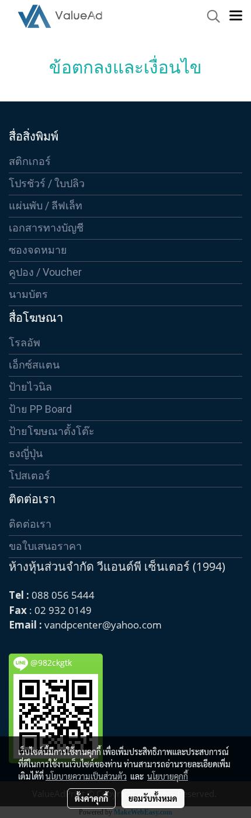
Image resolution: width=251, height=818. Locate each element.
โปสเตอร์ (29, 475)
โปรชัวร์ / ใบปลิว (47, 183)
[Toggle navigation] (236, 16)
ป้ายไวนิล (30, 387)
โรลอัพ (24, 342)
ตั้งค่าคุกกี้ (91, 798)
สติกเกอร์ (30, 161)
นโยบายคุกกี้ (167, 776)
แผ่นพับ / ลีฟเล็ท (45, 205)
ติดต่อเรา (30, 524)
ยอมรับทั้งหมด (152, 798)
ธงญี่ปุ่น (26, 453)
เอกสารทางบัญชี (46, 228)
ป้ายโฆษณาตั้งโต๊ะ (52, 431)
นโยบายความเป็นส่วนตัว (86, 776)
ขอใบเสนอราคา (45, 546)
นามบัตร (28, 294)
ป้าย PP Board (40, 409)
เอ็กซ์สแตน (34, 365)
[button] (209, 16)
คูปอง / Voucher (45, 272)
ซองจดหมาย (38, 250)
